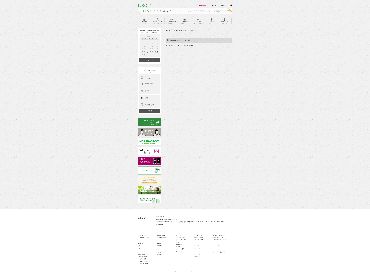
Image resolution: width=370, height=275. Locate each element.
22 (157, 49)
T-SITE (178, 242)
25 (147, 51)
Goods (149, 98)
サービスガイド (198, 235)
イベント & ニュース (143, 235)
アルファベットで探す (144, 261)
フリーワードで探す (143, 263)
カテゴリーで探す (143, 256)
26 (150, 51)
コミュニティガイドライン (220, 239)
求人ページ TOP (180, 237)
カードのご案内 (199, 239)
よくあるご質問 (180, 249)
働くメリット (179, 251)
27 (153, 51)
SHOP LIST (184, 21)
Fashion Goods (149, 84)
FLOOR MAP (171, 21)
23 (142, 51)
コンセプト (197, 254)
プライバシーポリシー (218, 252)
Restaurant (149, 104)
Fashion (149, 77)
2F (139, 248)
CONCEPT (224, 21)
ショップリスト (141, 254)
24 (145, 51)
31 (145, 54)
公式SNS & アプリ (218, 235)
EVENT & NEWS (157, 21)
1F (139, 245)
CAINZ (159, 252)
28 (155, 51)
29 (157, 51)
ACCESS (211, 21)
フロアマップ (141, 243)
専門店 (178, 246)
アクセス (196, 245)
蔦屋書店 (159, 243)
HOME (144, 21)
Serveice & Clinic (149, 91)
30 (142, 54)
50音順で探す (142, 259)
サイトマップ (216, 245)
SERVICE (198, 21)
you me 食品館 (161, 235)
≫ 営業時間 (159, 224)
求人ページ (179, 235)
